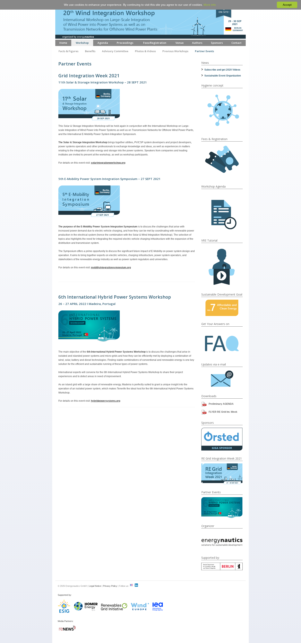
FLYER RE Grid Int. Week (223, 411)
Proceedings (125, 43)
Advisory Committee (115, 51)
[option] (222, 439)
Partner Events (204, 51)
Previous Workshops (175, 51)
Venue (179, 43)
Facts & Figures (68, 51)
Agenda (102, 43)
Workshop (82, 43)
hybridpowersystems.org (105, 400)
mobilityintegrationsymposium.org (111, 267)
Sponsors (217, 43)
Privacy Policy (110, 586)
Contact (236, 43)
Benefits (90, 51)
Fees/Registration (154, 43)
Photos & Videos (145, 51)
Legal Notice (95, 586)
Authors (197, 43)
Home (63, 43)
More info (210, 4)
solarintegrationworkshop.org (108, 162)
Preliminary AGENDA (221, 403)
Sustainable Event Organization (222, 75)
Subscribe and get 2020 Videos (222, 69)
